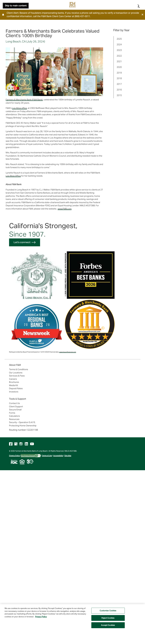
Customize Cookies (108, 610)
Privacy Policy (14, 455)
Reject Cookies (108, 618)
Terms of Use (47, 455)
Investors (13, 391)
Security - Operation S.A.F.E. (22, 422)
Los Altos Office (13, 175)
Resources (14, 419)
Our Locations (15, 372)
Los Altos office (19, 108)
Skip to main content (16, 5)
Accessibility (58, 455)
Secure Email (15, 409)
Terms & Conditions (18, 369)
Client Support (16, 406)
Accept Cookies (108, 625)
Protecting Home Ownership (22, 425)
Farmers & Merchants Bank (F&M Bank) (24, 99)
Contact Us (14, 403)
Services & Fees (17, 375)
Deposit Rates (16, 388)
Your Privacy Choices (28, 456)
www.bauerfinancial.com (67, 352)
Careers (13, 379)
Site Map (67, 455)
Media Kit (13, 385)
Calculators (14, 416)
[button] (142, 14)
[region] (72, 617)
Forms (12, 412)
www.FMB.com (65, 208)
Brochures (14, 382)
